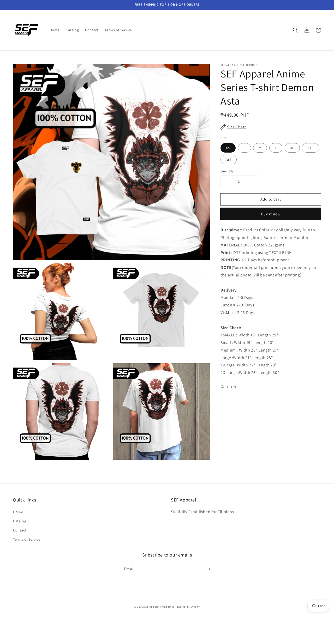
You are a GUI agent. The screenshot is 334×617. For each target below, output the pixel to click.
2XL (310, 147)
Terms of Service (26, 539)
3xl (228, 159)
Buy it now (271, 213)
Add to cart (270, 198)
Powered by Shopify (187, 606)
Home (18, 512)
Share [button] (231, 386)
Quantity (227, 171)
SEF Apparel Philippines (159, 606)
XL (292, 147)
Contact (19, 530)
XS (228, 147)
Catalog (19, 521)
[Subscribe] (208, 569)
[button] (295, 30)
